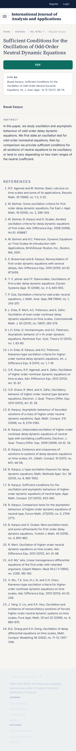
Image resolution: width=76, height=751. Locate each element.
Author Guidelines (20, 730)
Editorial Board (18, 708)
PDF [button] (38, 65)
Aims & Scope (18, 703)
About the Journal (20, 736)
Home (6, 31)
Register (53, 4)
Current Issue (18, 714)
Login (66, 4)
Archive (14, 720)
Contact (14, 742)
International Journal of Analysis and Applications (36, 16)
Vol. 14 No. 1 (37, 31)
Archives (20, 31)
